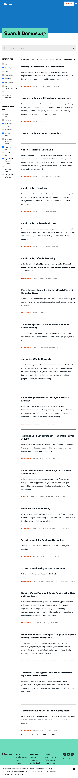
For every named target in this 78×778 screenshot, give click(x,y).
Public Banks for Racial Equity (35, 508)
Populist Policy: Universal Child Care (38, 223)
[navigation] (76, 3)
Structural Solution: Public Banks (37, 149)
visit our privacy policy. (15, 774)
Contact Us (48, 754)
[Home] (7, 6)
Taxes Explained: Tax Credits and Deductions (42, 540)
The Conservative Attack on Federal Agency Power (45, 710)
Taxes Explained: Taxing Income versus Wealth (43, 568)
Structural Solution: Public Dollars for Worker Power (46, 98)
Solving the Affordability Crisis (36, 359)
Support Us (34, 754)
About (18, 754)
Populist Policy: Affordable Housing (38, 258)
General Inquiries (50, 757)
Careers (18, 763)
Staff (17, 760)
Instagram (72, 754)
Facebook (64, 754)
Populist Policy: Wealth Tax (34, 188)
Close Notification (70, 771)
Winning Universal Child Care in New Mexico (42, 66)
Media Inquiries (50, 760)
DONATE (69, 3)
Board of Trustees (21, 757)
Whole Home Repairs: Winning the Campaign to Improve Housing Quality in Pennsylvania (48, 636)
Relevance (57, 59)
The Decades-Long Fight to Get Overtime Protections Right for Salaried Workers (46, 674)
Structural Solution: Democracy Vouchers (41, 133)
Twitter (68, 754)
